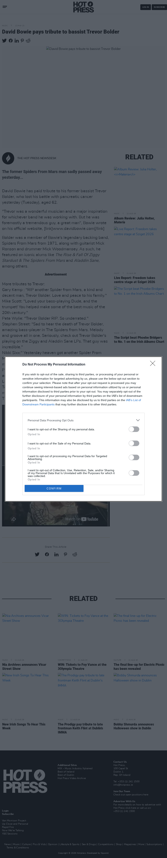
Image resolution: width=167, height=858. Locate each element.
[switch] (134, 429)
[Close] (154, 365)
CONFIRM (54, 488)
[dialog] (83, 429)
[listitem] (83, 420)
